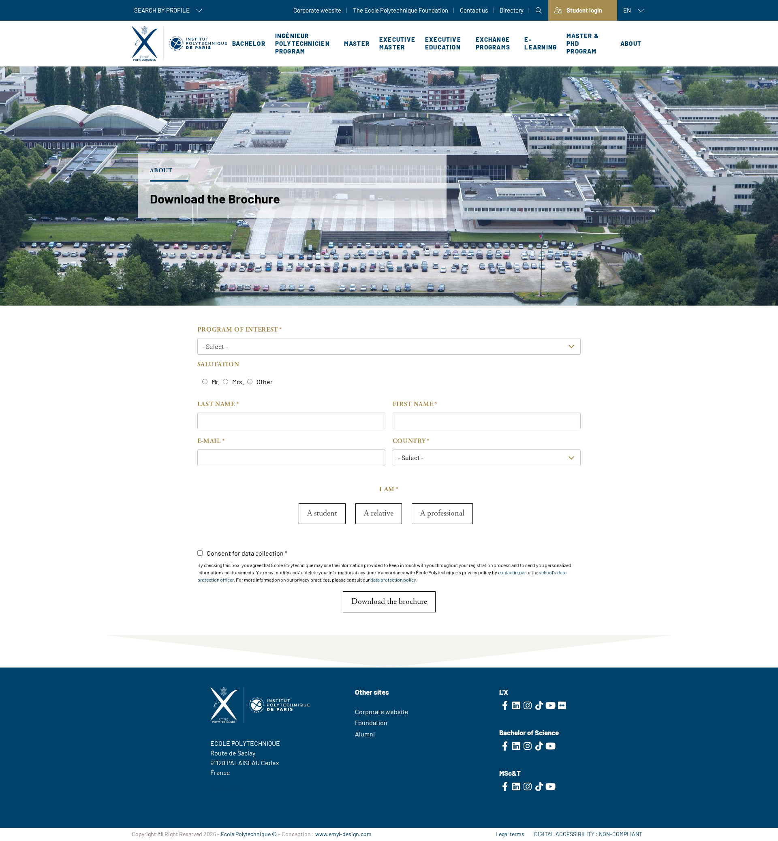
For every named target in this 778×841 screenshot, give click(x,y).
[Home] (179, 43)
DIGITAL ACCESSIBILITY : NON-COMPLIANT (588, 833)
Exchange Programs (493, 43)
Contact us (474, 10)
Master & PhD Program (582, 43)
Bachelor (248, 43)
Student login (584, 10)
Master (357, 43)
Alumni (365, 734)
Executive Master (397, 43)
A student (322, 513)
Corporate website (317, 10)
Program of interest (237, 329)
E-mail (209, 441)
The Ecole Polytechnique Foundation (400, 10)
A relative (378, 513)
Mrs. (238, 381)
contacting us (512, 572)
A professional (442, 513)
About (630, 43)
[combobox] (487, 457)
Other (264, 381)
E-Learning (540, 43)
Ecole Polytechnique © (249, 833)
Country (409, 441)
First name (413, 404)
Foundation (371, 722)
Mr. (216, 381)
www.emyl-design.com (343, 833)
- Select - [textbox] (410, 457)
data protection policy (393, 579)
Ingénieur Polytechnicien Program (302, 43)
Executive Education (443, 43)
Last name (216, 404)
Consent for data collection (245, 553)
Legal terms (510, 833)
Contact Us (226, 788)
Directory (512, 10)
